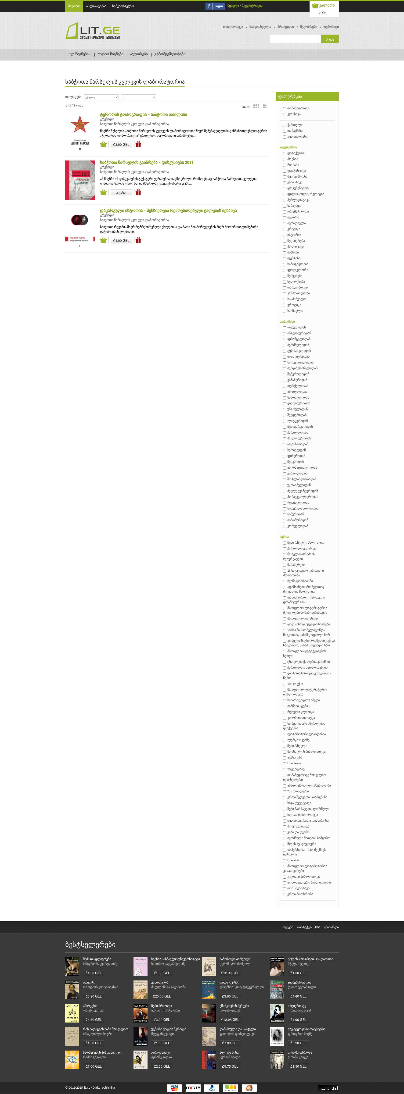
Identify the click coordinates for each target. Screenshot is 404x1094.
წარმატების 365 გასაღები (102, 1053)
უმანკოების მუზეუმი (234, 1006)
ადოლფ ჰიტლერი (165, 1010)
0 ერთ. (323, 12)
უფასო (121, 192)
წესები (288, 927)
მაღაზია (74, 6)
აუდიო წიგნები (110, 54)
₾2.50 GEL (162, 1066)
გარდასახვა (160, 1053)
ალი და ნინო (229, 1053)
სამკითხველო (123, 6)
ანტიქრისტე (297, 1006)
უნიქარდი (331, 927)
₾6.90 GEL (94, 996)
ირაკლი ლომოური (97, 1034)
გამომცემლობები (169, 54)
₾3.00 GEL (121, 144)
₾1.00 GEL (94, 972)
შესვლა (233, 6)
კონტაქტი (304, 927)
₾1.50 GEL (298, 972)
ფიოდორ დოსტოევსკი (100, 987)
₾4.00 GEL (121, 240)
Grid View (256, 106)
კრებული (107, 119)
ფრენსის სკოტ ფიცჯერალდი (242, 987)
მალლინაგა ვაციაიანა (168, 987)
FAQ (317, 927)
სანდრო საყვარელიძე (100, 964)
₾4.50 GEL (94, 1019)
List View (266, 106)
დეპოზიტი (331, 27)
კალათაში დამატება (104, 144)
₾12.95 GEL (230, 1019)
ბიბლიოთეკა (233, 27)
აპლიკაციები (96, 6)
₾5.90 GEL (298, 1043)
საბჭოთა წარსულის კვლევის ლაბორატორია (134, 124)
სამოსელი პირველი (235, 959)
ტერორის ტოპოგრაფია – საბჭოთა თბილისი (143, 115)
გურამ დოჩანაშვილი (235, 964)
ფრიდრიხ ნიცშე (300, 1010)
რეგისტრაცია (252, 6)
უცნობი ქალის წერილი (168, 1029)
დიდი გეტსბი (229, 982)
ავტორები (139, 54)
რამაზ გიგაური (94, 1057)
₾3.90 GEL (230, 996)
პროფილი (286, 27)
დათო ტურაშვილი (302, 987)
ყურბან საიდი (230, 1057)
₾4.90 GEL (298, 1019)
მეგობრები (308, 27)
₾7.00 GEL (230, 1043)
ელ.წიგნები (79, 54)
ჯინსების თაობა (299, 982)
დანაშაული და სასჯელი (238, 1029)
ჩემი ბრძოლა (161, 1006)
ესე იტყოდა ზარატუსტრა (306, 1029)
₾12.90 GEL (230, 972)
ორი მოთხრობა (300, 1053)
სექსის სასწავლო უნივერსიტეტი (175, 959)
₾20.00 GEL (162, 996)
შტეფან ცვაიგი (299, 964)
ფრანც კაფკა (93, 1010)
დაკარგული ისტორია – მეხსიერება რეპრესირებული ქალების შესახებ (168, 211)
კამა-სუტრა (159, 982)
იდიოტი (89, 982)
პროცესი (90, 1006)
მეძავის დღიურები (97, 959)
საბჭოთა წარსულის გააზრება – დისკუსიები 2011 (146, 162)
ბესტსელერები (90, 945)
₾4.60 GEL (298, 996)
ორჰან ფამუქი (230, 1010)
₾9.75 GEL (230, 1066)
